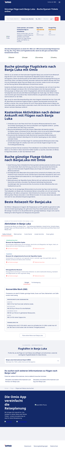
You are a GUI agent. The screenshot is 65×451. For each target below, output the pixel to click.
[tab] (7, 234)
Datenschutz (54, 446)
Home (6, 388)
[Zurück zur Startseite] (8, 2)
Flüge (12, 388)
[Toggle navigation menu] (59, 2)
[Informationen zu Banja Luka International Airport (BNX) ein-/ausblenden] (58, 361)
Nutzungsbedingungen (41, 446)
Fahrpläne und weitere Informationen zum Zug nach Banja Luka (46, 380)
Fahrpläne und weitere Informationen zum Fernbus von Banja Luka (18, 380)
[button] (38, 19)
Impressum (27, 446)
